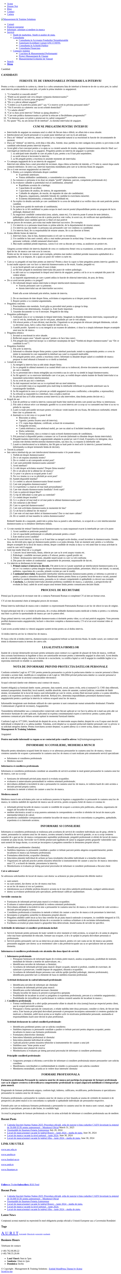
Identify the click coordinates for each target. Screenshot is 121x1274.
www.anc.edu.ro (9, 1149)
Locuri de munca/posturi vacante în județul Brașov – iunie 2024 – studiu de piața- (45, 1133)
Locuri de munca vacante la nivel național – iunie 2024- (33, 1135)
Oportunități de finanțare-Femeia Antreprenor (28, 1130)
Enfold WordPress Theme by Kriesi (65, 1269)
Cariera (10, 14)
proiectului (39, 1234)
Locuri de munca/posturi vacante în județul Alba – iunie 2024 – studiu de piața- (44, 1138)
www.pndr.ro (7, 1164)
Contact (10, 11)
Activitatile (22, 1234)
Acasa (10, 3)
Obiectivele (31, 1234)
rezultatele (46, 1234)
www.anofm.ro (8, 1154)
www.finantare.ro (9, 1169)
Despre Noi (12, 6)
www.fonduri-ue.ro (10, 1159)
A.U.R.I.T (9, 1233)
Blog (9, 9)
